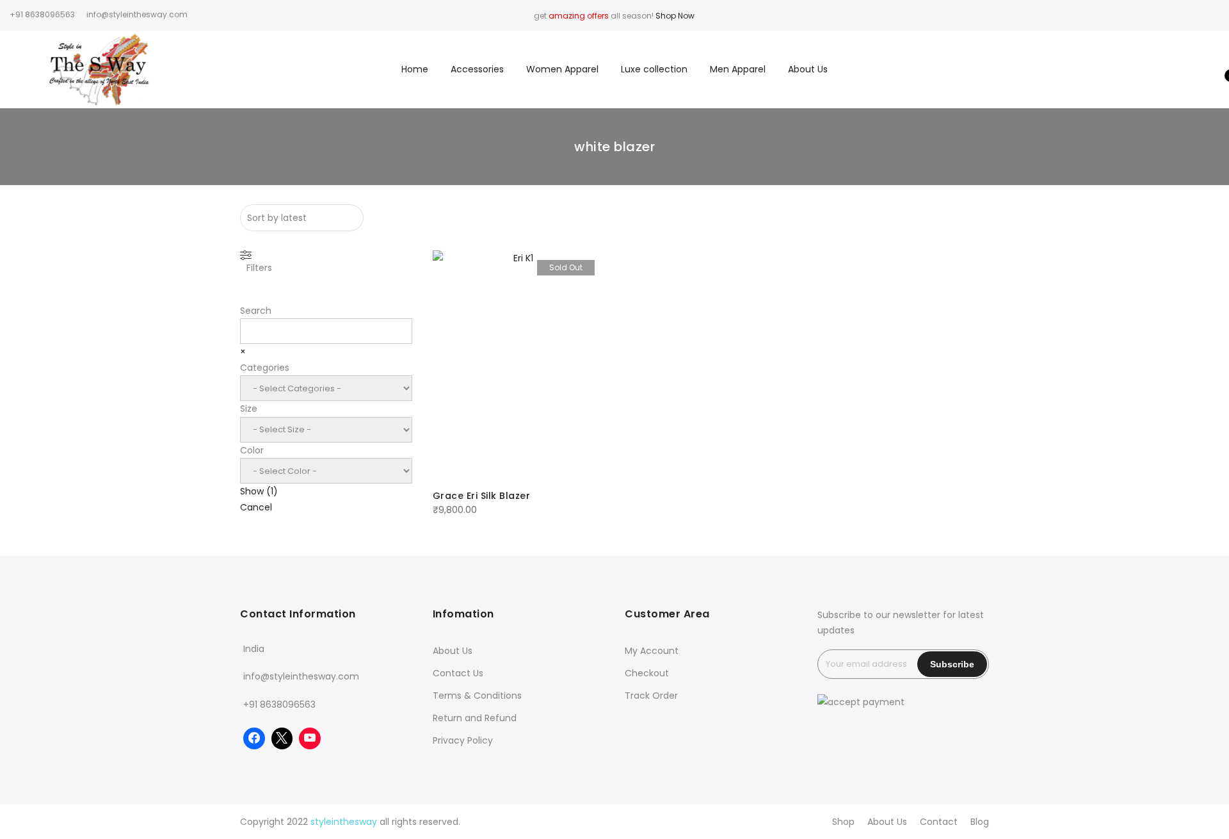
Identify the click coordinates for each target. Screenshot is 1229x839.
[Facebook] (254, 738)
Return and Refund (475, 718)
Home (414, 69)
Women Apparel (562, 69)
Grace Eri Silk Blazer (482, 495)
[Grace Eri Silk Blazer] (518, 365)
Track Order (651, 695)
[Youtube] (310, 738)
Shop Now (675, 15)
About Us (808, 69)
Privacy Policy (463, 740)
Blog (979, 821)
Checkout (647, 673)
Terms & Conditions (477, 695)
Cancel (256, 507)
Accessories (477, 69)
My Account (652, 650)
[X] (282, 738)
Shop (843, 821)
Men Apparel (738, 69)
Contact (939, 821)
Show (259, 491)
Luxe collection (654, 69)
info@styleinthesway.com (301, 676)
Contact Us (458, 673)
